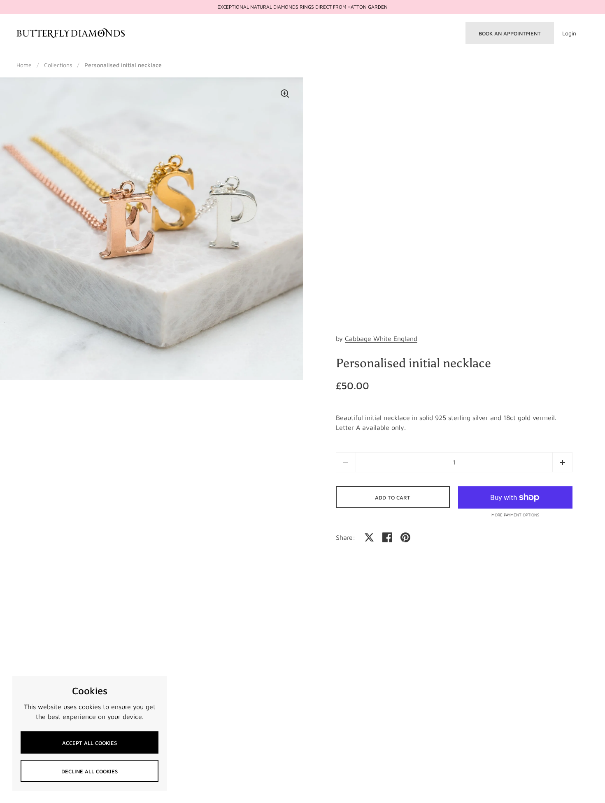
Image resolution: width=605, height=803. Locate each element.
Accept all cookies (89, 743)
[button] (562, 462)
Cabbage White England (381, 338)
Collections (58, 64)
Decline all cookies (89, 771)
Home (24, 64)
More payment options (515, 515)
